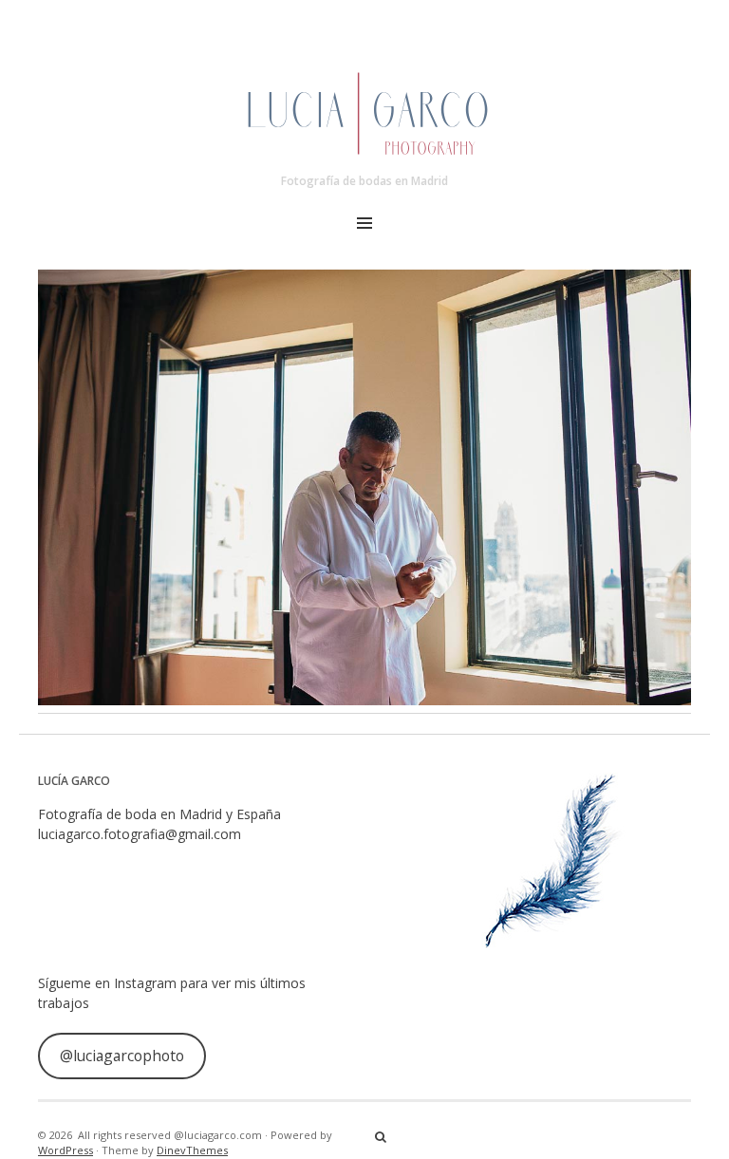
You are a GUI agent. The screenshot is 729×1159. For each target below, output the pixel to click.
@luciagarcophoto (122, 1055)
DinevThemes (192, 1150)
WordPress (65, 1150)
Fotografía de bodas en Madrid (364, 181)
